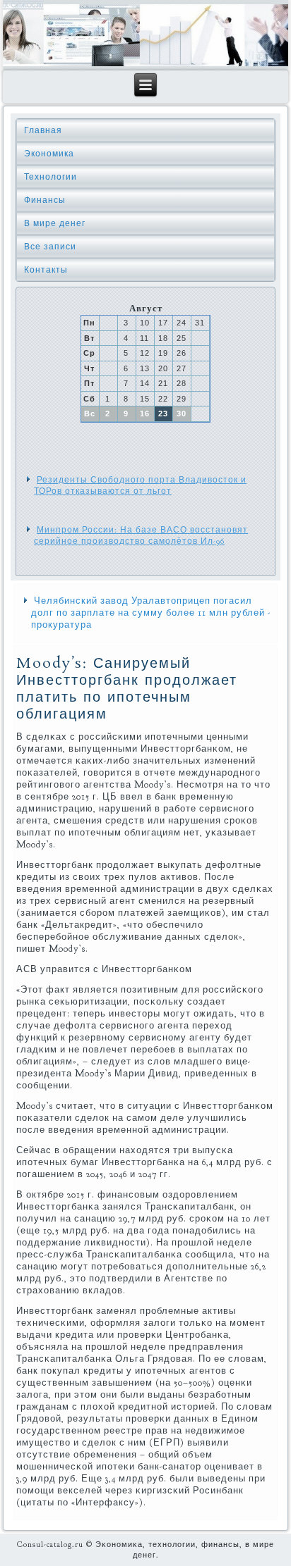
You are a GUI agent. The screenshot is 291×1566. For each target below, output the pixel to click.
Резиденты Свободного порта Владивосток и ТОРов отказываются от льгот (140, 485)
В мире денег (54, 223)
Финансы (45, 200)
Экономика (49, 153)
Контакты (46, 269)
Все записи (50, 246)
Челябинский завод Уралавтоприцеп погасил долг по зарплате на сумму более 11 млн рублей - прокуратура (151, 612)
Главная (43, 130)
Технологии (50, 176)
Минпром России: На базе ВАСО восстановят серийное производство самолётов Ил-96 (141, 535)
